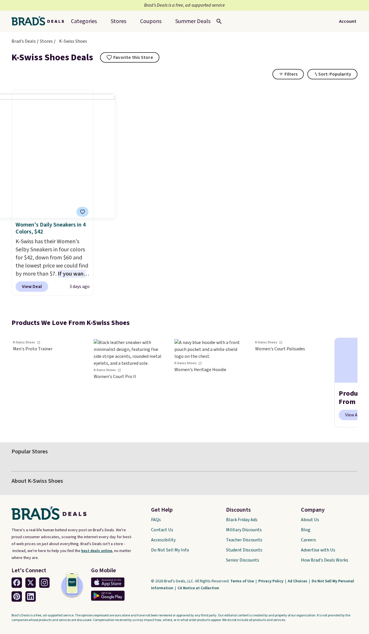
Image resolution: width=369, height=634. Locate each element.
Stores (46, 41)
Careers (308, 540)
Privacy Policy (271, 581)
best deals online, (97, 551)
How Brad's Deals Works (324, 560)
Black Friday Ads (241, 520)
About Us (310, 520)
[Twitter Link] (30, 582)
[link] (49, 382)
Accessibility (163, 540)
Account (347, 21)
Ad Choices (298, 581)
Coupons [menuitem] (150, 21)
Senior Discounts (242, 560)
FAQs (156, 520)
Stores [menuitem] (118, 21)
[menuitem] (193, 21)
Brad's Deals (24, 41)
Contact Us (162, 530)
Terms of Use (242, 581)
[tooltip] (129, 57)
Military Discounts (244, 530)
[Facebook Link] (16, 582)
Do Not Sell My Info (170, 550)
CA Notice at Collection (198, 588)
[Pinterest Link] (16, 596)
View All (352, 415)
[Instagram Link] (44, 582)
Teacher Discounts (244, 540)
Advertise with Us (318, 550)
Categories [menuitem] (84, 21)
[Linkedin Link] (30, 596)
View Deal (32, 286)
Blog (305, 530)
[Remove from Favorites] (82, 212)
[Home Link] (40, 21)
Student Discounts (244, 550)
